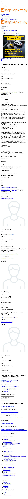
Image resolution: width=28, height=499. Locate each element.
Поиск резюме (6, 470)
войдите (14, 92)
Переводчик (6, 487)
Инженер (5, 391)
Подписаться (4, 398)
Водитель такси (7, 483)
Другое (5, 446)
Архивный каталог (8, 459)
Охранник (5, 486)
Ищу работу (3, 15)
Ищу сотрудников (5, 14)
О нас (4, 492)
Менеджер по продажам (9, 444)
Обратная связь (7, 494)
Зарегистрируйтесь (5, 92)
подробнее (15, 253)
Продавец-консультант (9, 440)
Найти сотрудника (7, 468)
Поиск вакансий (7, 454)
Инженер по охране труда (7, 198)
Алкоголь (5, 439)
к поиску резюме (5, 400)
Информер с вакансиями (9, 473)
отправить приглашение (6, 58)
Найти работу (6, 452)
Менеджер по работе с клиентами (11, 443)
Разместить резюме (8, 451)
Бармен (5, 480)
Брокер (5, 482)
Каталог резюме (7, 471)
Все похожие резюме (6, 381)
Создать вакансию (5, 16)
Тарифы (5, 472)
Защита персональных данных (10, 458)
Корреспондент (7, 484)
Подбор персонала (5, 18)
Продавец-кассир (7, 442)
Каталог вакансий (7, 455)
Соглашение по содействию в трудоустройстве (14, 456)
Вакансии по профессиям (9, 460)
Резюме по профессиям (9, 475)
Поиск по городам (7, 461)
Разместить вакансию (8, 467)
